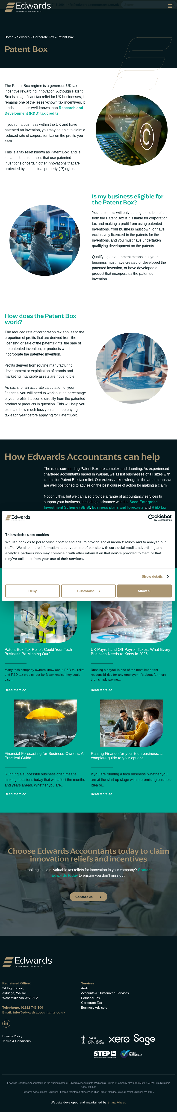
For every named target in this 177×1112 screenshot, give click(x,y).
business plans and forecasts (118, 507)
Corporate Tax (43, 37)
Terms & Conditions (16, 1041)
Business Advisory (94, 1007)
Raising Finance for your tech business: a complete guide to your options (126, 755)
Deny (32, 591)
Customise (85, 591)
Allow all (144, 591)
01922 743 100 (32, 1007)
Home (9, 37)
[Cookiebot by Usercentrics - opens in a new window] (151, 517)
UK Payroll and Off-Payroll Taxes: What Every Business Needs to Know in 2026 (130, 651)
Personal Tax (90, 998)
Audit (84, 988)
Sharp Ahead (116, 1102)
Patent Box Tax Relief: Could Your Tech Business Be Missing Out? (38, 651)
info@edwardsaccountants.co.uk (39, 1012)
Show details (152, 576)
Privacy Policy (12, 1036)
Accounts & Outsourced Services (105, 993)
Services (23, 37)
